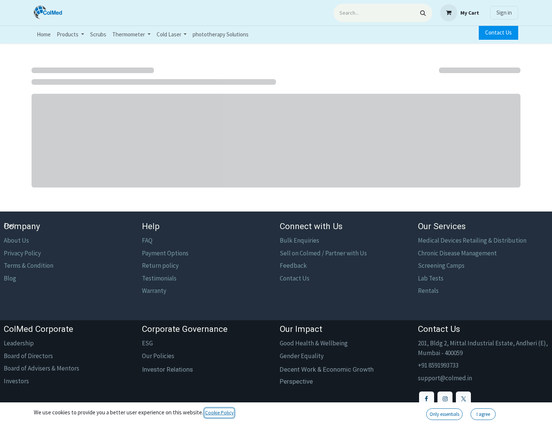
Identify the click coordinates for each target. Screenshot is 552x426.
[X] (463, 399)
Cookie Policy (219, 413)
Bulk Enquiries (299, 240)
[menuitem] (44, 34)
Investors (16, 381)
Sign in (504, 12)
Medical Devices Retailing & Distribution (472, 240)
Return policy (160, 265)
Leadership (19, 343)
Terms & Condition (28, 265)
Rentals (428, 290)
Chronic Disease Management (457, 253)
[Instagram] (444, 399)
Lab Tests (430, 278)
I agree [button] (483, 414)
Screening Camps (441, 265)
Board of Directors (28, 356)
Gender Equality (302, 356)
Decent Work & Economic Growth (327, 369)
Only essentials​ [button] (444, 414)
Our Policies (158, 356)
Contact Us (498, 32)
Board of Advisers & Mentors (41, 368)
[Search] (423, 13)
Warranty (154, 290)
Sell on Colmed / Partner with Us (323, 253)
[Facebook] (426, 399)
